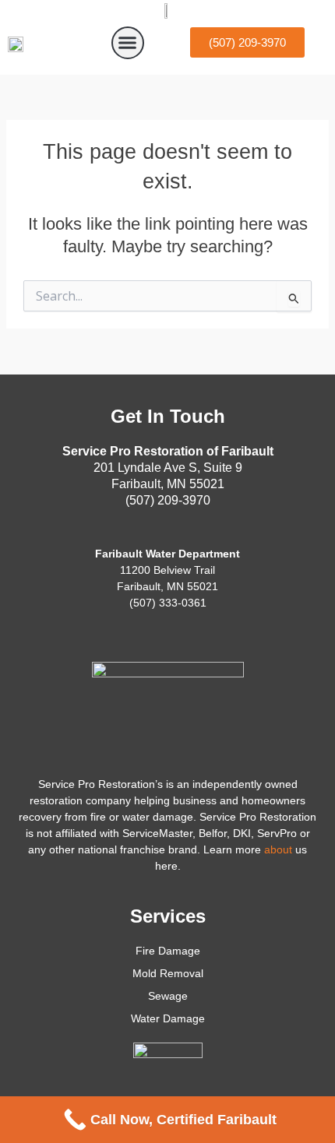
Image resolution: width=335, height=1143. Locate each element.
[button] (127, 42)
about (278, 849)
